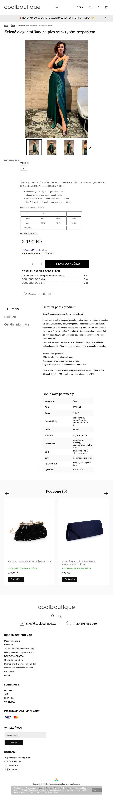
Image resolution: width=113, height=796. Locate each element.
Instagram (60, 616)
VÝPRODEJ (9, 702)
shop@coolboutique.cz (41, 623)
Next (106, 493)
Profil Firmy (9, 671)
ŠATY (7, 694)
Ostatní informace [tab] (16, 324)
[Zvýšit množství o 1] (41, 264)
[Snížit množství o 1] (25, 264)
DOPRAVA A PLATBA (14, 656)
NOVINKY (8, 690)
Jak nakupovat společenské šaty (19, 648)
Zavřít (101, 304)
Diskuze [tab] (10, 317)
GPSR (7, 675)
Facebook (52, 616)
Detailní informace (28, 233)
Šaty (75, 401)
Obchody (8, 644)
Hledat (13, 742)
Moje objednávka (12, 641)
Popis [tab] (15, 309)
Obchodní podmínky (13, 660)
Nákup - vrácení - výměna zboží (19, 652)
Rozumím (96, 790)
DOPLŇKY (9, 698)
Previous (7, 493)
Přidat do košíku (67, 263)
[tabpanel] (29, 541)
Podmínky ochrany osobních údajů (20, 664)
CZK (79, 7)
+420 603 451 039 (85, 623)
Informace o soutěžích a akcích (18, 667)
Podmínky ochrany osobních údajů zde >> (41, 792)
